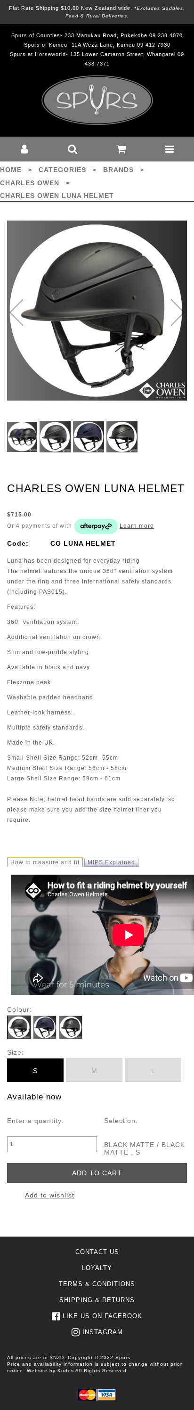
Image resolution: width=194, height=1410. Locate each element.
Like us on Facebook (102, 1316)
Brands (118, 169)
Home (11, 169)
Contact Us (97, 1251)
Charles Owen (29, 183)
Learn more (137, 526)
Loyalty (97, 1267)
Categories (62, 169)
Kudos (65, 1370)
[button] (24, 149)
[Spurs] (97, 100)
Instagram (102, 1332)
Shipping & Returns (97, 1299)
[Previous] (16, 312)
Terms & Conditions (97, 1283)
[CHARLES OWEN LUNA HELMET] (97, 311)
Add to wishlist (49, 1195)
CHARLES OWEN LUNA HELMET (57, 195)
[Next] (178, 312)
